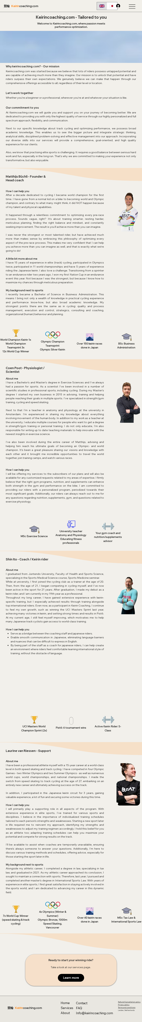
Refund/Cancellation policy (129, 1002)
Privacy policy (123, 1005)
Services (67, 1008)
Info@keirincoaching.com (94, 1013)
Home (65, 1003)
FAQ (79, 1008)
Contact (81, 1003)
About (65, 1013)
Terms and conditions (126, 1007)
